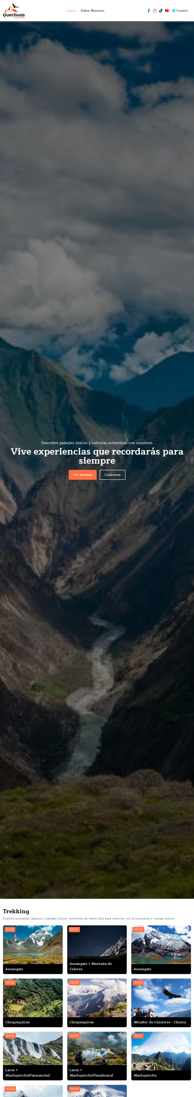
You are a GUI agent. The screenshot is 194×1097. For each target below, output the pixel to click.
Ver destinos (82, 474)
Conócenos (112, 474)
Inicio (71, 10)
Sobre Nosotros (92, 10)
